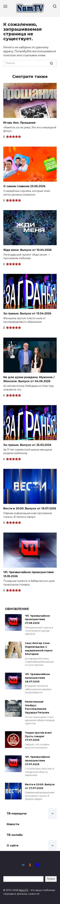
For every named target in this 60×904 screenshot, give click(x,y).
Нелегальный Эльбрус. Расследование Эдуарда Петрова (37, 707)
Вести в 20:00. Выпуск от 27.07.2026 (40, 786)
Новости (13, 824)
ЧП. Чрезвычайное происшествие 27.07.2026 (37, 761)
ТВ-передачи (16, 813)
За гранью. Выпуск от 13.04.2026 (27, 313)
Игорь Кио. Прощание (19, 122)
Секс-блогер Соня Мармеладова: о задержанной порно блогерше (38, 649)
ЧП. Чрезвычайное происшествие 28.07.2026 (37, 678)
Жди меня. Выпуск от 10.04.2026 (27, 249)
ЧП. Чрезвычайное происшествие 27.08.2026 (37, 619)
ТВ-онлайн (15, 834)
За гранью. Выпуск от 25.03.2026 (27, 444)
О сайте (12, 845)
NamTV (23, 890)
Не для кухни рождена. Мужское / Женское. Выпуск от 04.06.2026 (28, 379)
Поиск (51, 878)
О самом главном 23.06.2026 (24, 186)
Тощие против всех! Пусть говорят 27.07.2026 (38, 736)
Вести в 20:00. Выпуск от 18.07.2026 (29, 508)
